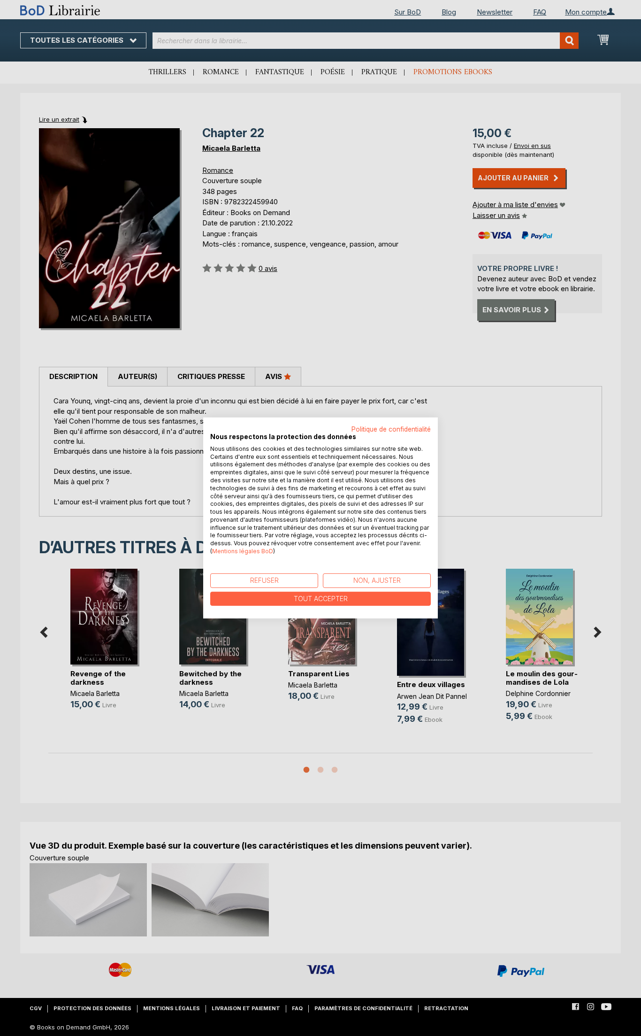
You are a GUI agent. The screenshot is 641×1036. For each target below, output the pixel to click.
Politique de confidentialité (391, 429)
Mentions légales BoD (242, 551)
